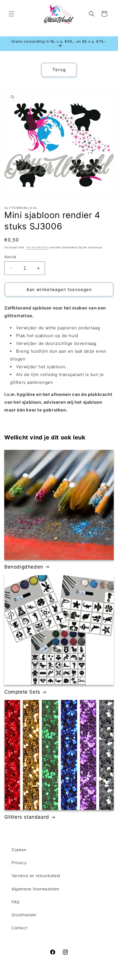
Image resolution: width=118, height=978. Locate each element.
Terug (59, 69)
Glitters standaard (26, 817)
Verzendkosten (37, 247)
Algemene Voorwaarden (35, 888)
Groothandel (23, 914)
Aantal (10, 256)
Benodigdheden (23, 567)
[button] (11, 13)
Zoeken (19, 849)
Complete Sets (22, 692)
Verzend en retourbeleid (35, 875)
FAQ (15, 901)
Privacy (19, 862)
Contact (19, 927)
